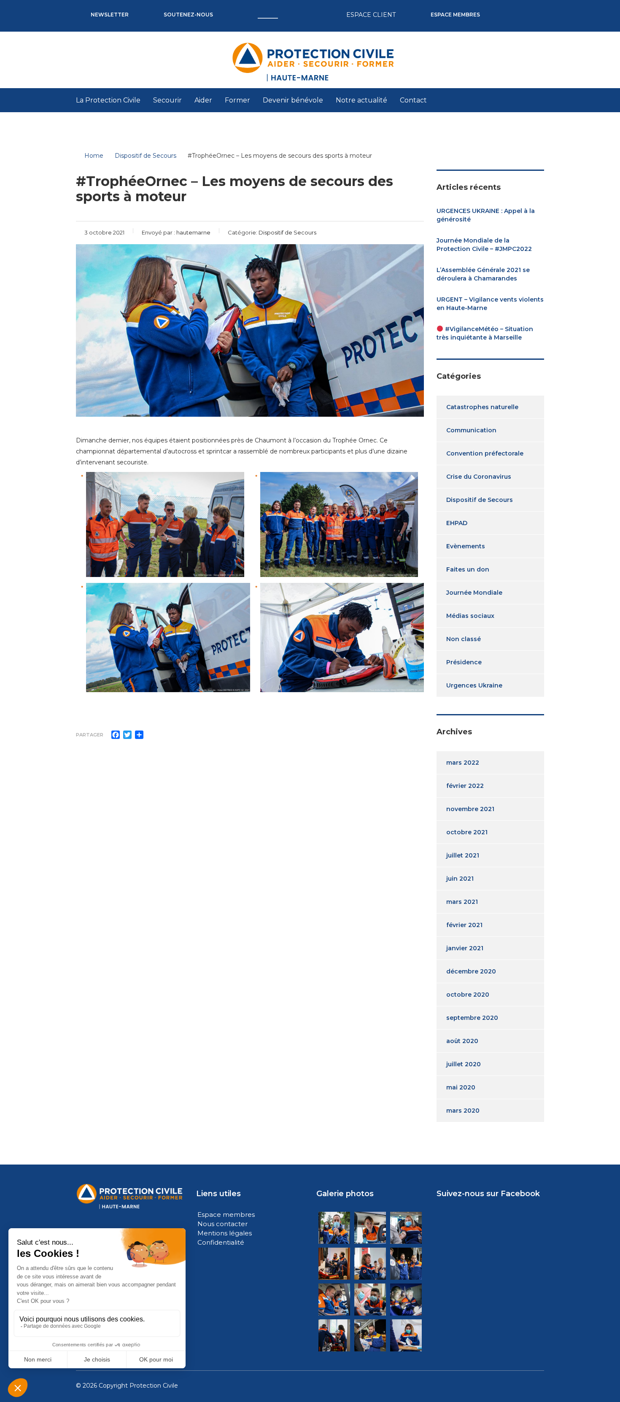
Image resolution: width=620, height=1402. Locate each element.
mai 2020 (460, 1087)
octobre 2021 (467, 832)
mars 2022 (462, 762)
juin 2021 (460, 878)
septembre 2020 (472, 1018)
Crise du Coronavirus (478, 476)
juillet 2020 (463, 1064)
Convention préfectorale (484, 453)
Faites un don (467, 569)
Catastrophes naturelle (482, 407)
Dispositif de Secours (479, 500)
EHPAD (456, 523)
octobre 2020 (467, 994)
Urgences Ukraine (474, 685)
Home (93, 155)
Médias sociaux (470, 616)
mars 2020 (463, 1110)
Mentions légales (224, 1233)
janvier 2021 (464, 948)
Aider (203, 100)
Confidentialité (220, 1242)
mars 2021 (462, 902)
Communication (471, 430)
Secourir (167, 100)
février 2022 (465, 786)
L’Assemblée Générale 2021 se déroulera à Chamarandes (483, 274)
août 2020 (462, 1041)
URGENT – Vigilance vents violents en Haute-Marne (490, 304)
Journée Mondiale (474, 592)
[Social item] (505, 8)
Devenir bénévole (293, 100)
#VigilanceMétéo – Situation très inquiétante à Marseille (485, 333)
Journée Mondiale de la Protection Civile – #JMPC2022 (484, 245)
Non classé (463, 639)
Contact (413, 100)
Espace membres (226, 1215)
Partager (89, 735)
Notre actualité (361, 100)
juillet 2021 (462, 855)
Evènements (465, 546)
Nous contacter (222, 1224)
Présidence (464, 662)
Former (237, 100)
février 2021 (464, 925)
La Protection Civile (108, 100)
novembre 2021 (470, 809)
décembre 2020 (471, 971)
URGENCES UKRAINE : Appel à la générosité (486, 215)
